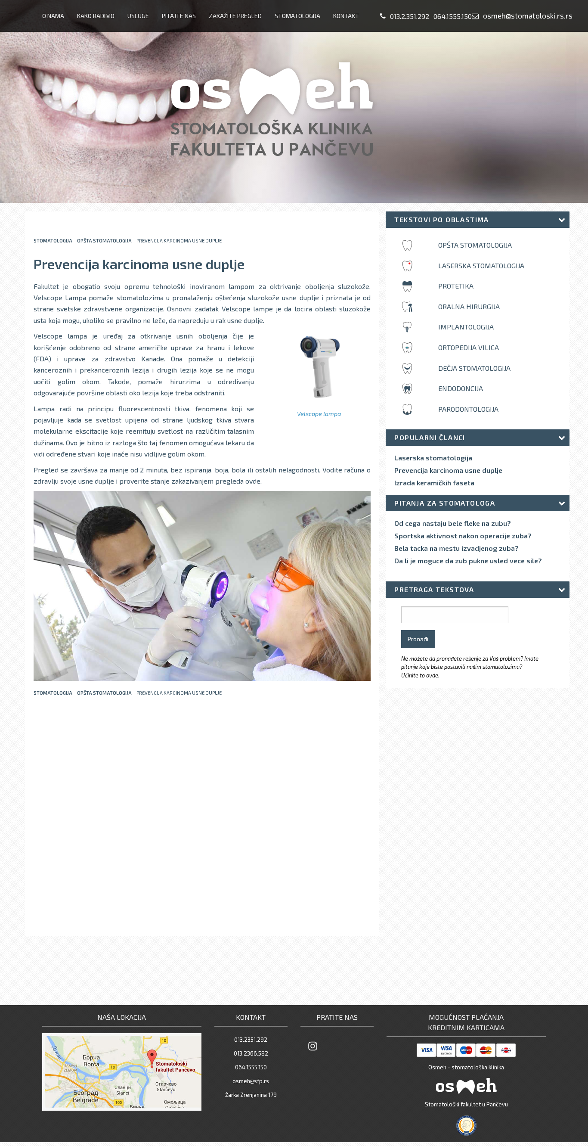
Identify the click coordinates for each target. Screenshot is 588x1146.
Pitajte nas (179, 15)
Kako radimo (96, 15)
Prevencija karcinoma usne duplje (448, 470)
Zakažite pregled (235, 15)
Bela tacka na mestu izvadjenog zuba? (456, 548)
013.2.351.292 (409, 16)
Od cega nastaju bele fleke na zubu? (452, 523)
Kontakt (346, 15)
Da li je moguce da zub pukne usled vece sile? (468, 560)
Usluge (138, 15)
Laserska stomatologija (433, 457)
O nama (53, 15)
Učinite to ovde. (420, 675)
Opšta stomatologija (104, 240)
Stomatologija (297, 15)
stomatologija (53, 240)
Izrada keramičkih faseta (434, 482)
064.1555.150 (452, 16)
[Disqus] (202, 817)
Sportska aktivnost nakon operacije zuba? (463, 535)
